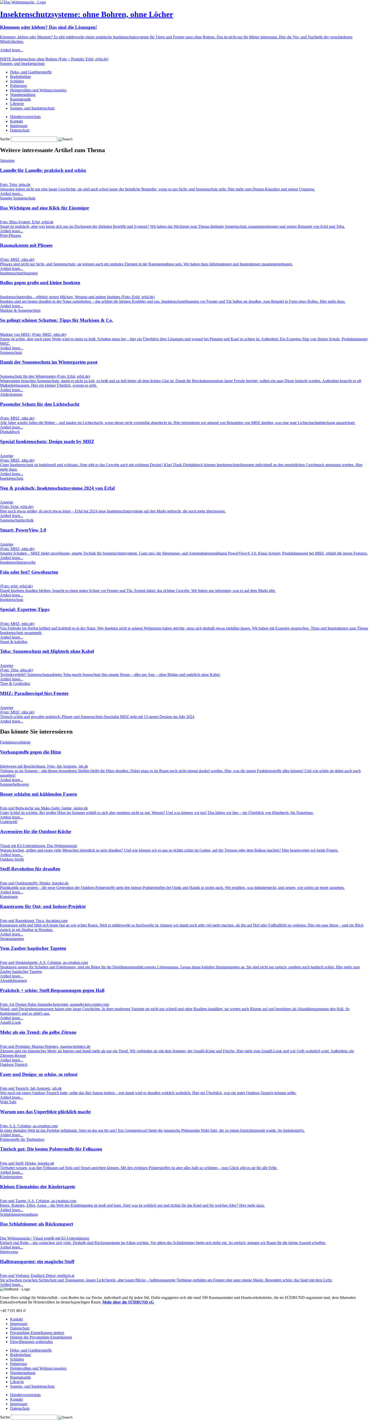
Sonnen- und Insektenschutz (32, 108)
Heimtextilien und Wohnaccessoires (38, 90)
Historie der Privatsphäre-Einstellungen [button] (41, 1337)
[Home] (23, 2)
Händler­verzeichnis (25, 117)
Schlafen (17, 81)
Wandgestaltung (22, 94)
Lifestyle (17, 104)
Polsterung (18, 85)
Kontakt (16, 121)
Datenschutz (20, 130)
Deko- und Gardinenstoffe (31, 72)
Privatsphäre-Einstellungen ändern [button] (37, 1333)
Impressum (18, 126)
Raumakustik (20, 99)
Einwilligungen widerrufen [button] (31, 1342)
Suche (5, 139)
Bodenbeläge (20, 76)
